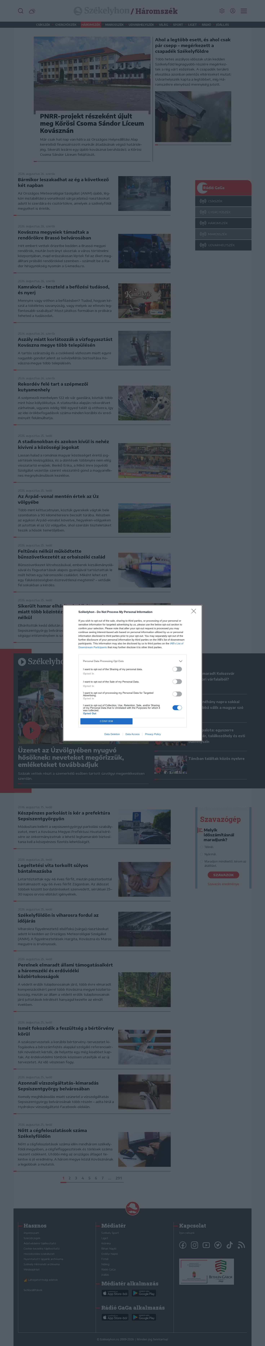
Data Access (132, 734)
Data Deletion (112, 734)
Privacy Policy (153, 734)
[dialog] (132, 673)
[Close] (194, 612)
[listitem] (132, 661)
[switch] (177, 669)
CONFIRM (106, 721)
